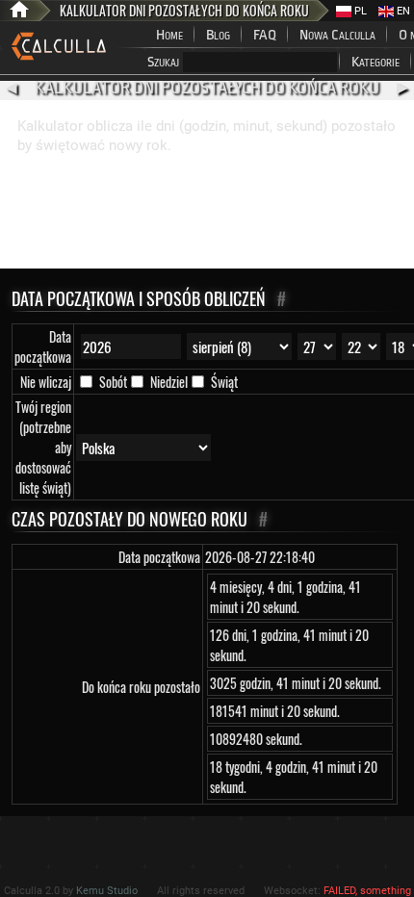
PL (359, 11)
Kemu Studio (107, 890)
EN (402, 11)
